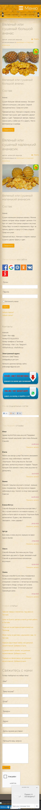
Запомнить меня (11, 301)
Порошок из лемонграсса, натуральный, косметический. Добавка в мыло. (16, 659)
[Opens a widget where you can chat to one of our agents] (25, 796)
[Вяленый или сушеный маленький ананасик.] (20, 178)
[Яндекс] (5, 273)
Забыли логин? (7, 315)
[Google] (11, 267)
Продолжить (8, 130)
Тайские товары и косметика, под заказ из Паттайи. (17, 613)
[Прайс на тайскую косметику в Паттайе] (20, 384)
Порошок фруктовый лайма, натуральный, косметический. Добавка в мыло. (17, 644)
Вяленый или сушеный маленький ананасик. (19, 144)
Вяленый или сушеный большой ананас (17, 28)
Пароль (6, 292)
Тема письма (8, 691)
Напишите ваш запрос (12, 741)
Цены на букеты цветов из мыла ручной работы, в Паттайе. (20, 621)
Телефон (6, 711)
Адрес (5, 721)
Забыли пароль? (8, 312)
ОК (13, 413)
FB (20, 413)
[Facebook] (5, 267)
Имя (4, 681)
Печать (36, 39)
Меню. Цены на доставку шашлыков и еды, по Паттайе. (19, 636)
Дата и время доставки (13, 731)
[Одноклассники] (23, 267)
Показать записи (32, 447)
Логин (5, 282)
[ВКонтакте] (29, 267)
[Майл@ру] (17, 267)
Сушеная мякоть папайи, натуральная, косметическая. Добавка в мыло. (16, 652)
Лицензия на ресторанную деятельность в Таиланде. (17, 628)
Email (5, 701)
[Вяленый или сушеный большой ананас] (20, 62)
